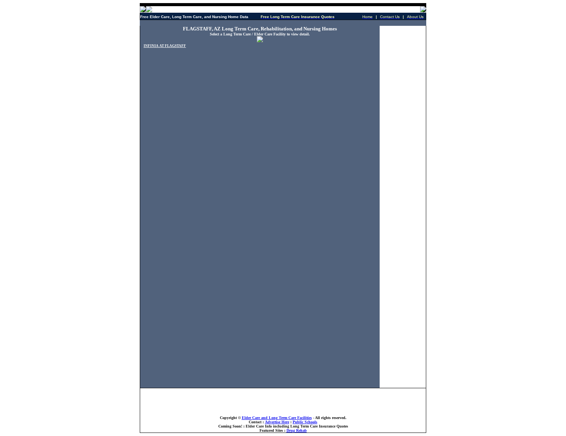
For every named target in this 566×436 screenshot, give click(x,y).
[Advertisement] (283, 23)
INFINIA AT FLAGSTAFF (165, 46)
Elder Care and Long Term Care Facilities (277, 418)
